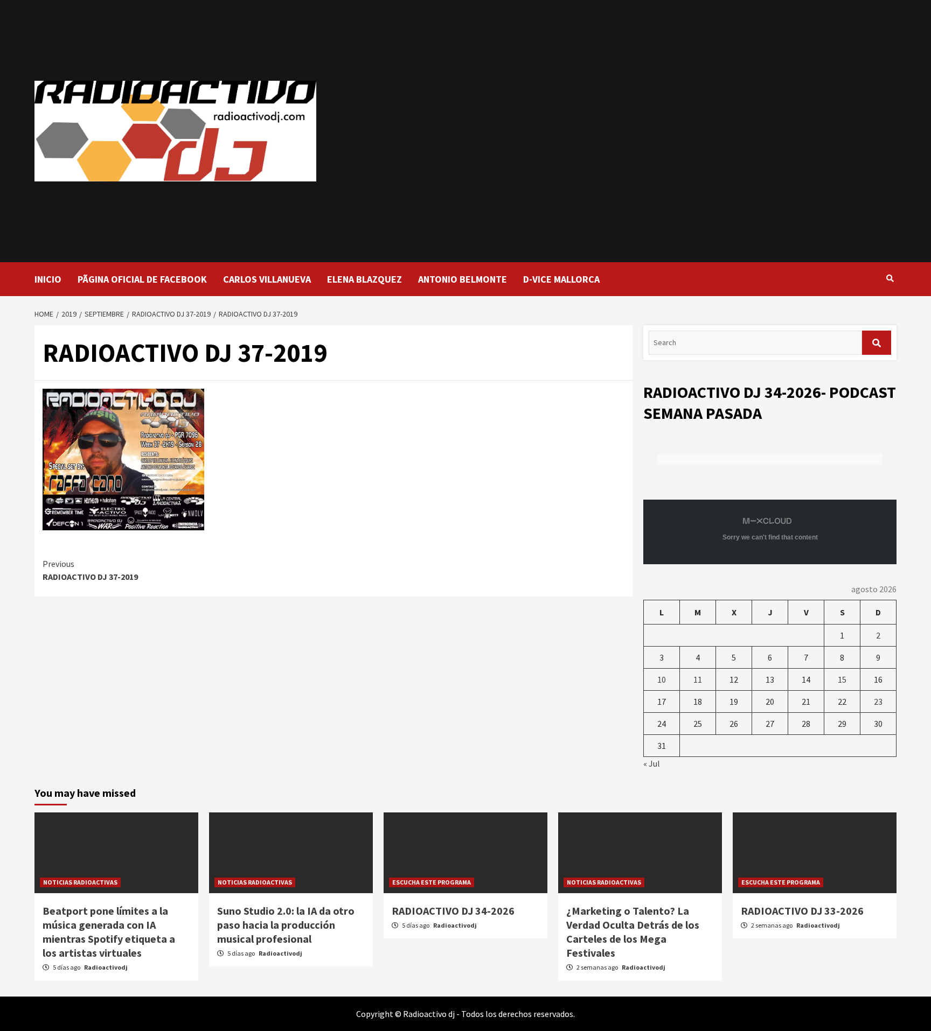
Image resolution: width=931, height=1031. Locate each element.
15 (842, 679)
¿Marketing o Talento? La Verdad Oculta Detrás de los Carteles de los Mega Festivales (632, 931)
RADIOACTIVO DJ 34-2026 (453, 910)
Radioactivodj (106, 967)
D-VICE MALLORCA (561, 279)
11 (697, 679)
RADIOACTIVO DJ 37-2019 (90, 570)
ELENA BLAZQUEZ (364, 279)
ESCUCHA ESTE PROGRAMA (431, 882)
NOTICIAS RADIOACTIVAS (80, 882)
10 (661, 679)
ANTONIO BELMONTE (462, 279)
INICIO (47, 279)
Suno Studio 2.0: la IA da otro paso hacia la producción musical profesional (286, 924)
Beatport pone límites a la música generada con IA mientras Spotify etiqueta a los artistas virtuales (109, 931)
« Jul (651, 763)
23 (878, 701)
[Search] (890, 278)
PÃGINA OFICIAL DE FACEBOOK (142, 279)
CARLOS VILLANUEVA (267, 279)
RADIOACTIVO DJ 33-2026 (802, 910)
